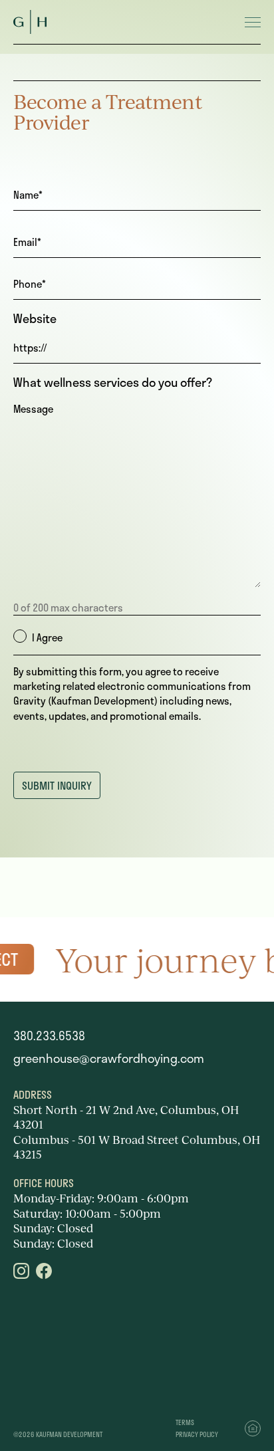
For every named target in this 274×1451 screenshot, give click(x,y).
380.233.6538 (49, 1035)
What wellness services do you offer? (112, 382)
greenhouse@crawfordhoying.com (108, 1058)
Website (35, 318)
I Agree (47, 637)
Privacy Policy (197, 1434)
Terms (185, 1422)
